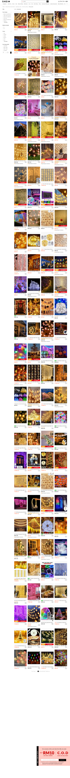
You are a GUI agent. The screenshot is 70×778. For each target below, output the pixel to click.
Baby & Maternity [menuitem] (60, 3)
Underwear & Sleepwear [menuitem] (45, 3)
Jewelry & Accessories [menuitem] (53, 3)
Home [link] (4, 6)
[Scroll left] (65, 4)
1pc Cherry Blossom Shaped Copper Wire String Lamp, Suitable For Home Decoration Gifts (47, 337)
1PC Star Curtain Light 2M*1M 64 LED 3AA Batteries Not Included (47, 51)
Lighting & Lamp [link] (18, 6)
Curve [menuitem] (29, 3)
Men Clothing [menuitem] (36, 3)
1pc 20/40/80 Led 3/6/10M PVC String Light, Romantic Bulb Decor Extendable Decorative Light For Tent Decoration (20, 138)
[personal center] (59, 1)
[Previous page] (37, 671)
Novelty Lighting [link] (25, 6)
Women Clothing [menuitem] (20, 3)
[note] (20, 27)
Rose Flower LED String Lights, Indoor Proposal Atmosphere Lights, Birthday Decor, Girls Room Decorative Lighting (20, 95)
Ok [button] (10, 52)
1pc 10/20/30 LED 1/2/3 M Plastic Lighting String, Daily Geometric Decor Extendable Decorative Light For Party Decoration (34, 293)
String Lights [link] (31, 6)
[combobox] (18, 9)
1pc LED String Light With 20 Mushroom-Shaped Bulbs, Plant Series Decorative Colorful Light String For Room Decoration (34, 160)
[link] (61, 1)
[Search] (48, 1)
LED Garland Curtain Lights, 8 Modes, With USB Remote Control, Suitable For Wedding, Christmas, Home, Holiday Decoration (61, 578)
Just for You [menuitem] (9, 3)
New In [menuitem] (13, 3)
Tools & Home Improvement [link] (10, 6)
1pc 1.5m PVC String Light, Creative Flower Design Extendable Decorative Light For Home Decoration (61, 138)
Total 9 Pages (33, 671)
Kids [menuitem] (32, 3)
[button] (65, 1)
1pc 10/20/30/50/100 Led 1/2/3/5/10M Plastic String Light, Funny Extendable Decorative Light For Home (34, 28)
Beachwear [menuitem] (26, 3)
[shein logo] (6, 1)
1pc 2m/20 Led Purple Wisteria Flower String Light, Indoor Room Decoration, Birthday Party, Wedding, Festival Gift (47, 160)
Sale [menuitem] (16, 3)
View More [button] (5, 22)
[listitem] (20, 22)
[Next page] (49, 671)
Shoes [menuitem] (40, 3)
